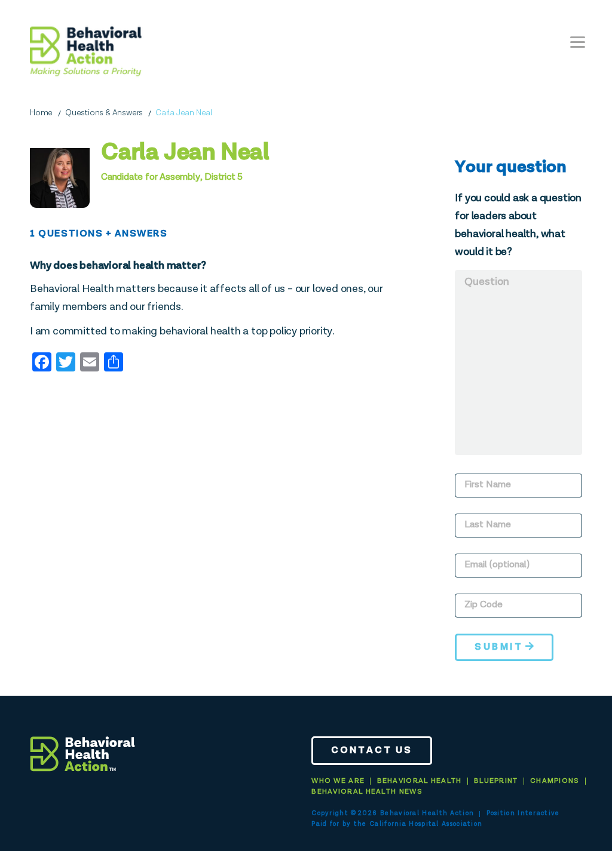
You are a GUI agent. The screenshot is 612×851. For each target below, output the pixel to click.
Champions (555, 781)
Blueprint (496, 781)
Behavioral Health (419, 781)
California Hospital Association (425, 824)
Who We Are (338, 781)
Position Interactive (523, 813)
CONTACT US (371, 750)
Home (41, 113)
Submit (499, 647)
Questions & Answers (104, 113)
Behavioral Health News (367, 791)
